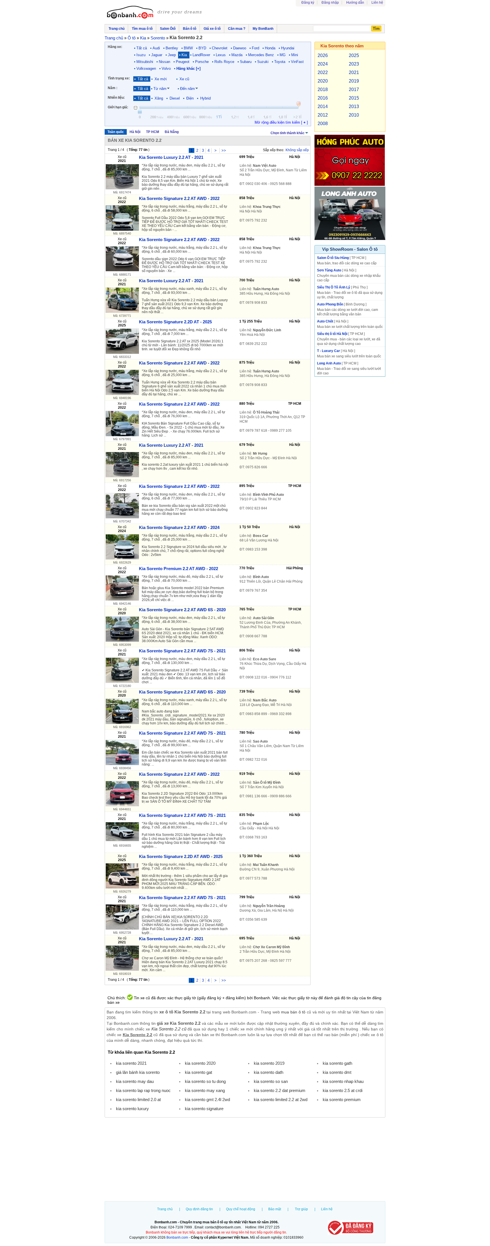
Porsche (202, 62)
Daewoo (239, 48)
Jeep (172, 55)
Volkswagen (146, 68)
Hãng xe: (115, 47)
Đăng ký (307, 3)
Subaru (246, 62)
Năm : (112, 88)
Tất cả (141, 48)
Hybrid (205, 98)
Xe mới (161, 79)
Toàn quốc (115, 132)
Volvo (166, 68)
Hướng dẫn (355, 3)
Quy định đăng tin (199, 1209)
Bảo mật (274, 1209)
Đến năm (187, 89)
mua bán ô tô (293, 1012)
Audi (156, 48)
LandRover (201, 55)
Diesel (175, 98)
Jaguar (156, 55)
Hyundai (287, 48)
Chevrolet (219, 48)
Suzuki (263, 62)
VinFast (297, 62)
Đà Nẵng (172, 132)
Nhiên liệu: (116, 98)
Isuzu (140, 55)
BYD (202, 48)
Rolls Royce (224, 62)
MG (283, 55)
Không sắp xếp (297, 150)
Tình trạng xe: (119, 78)
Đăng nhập (330, 3)
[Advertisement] (245, 1160)
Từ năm (159, 89)
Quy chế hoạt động (240, 1209)
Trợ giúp (301, 1209)
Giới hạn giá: (118, 107)
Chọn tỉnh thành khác (288, 133)
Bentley (172, 48)
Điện (190, 98)
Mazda (236, 55)
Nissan (164, 62)
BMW (188, 48)
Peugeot (182, 62)
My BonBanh (263, 29)
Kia (184, 55)
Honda (270, 48)
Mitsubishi (144, 62)
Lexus (221, 55)
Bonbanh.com (177, 1237)
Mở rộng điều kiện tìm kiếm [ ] (281, 122)
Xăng (159, 98)
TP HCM (152, 132)
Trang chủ (165, 1209)
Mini (294, 55)
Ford (255, 48)
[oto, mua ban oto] (155, 12)
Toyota (279, 62)
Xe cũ (184, 79)
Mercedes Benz (261, 55)
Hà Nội (135, 132)
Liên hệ (377, 3)
